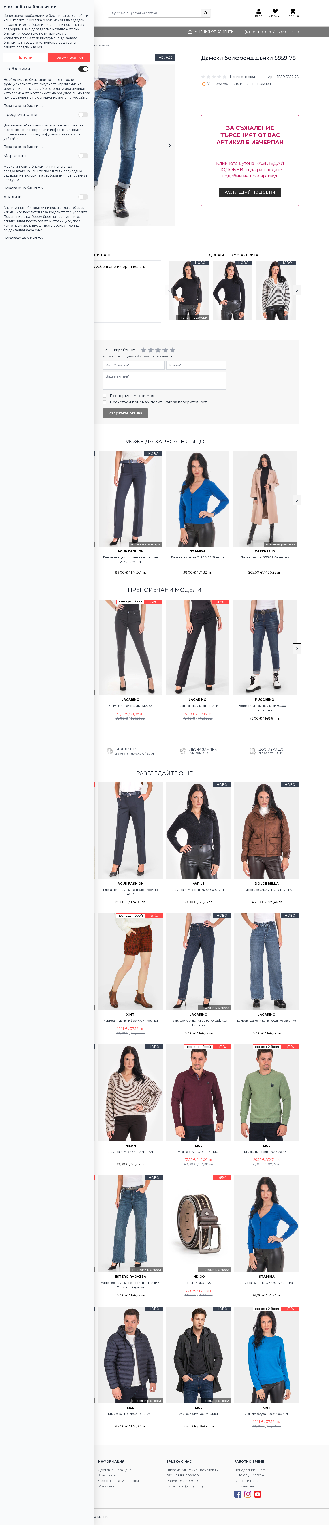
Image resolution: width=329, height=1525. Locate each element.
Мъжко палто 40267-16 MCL (198, 1414)
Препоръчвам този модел (134, 396)
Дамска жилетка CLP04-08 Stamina (197, 557)
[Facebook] (237, 1494)
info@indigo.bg (191, 1486)
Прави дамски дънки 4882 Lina (197, 705)
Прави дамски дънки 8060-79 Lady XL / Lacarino (198, 1023)
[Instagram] (247, 1494)
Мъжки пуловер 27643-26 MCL (266, 1151)
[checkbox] (83, 69)
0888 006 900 (187, 1475)
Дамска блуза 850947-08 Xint (266, 1414)
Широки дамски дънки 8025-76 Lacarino (266, 1020)
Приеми (25, 57)
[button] (229, 76)
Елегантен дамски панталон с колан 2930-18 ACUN (130, 559)
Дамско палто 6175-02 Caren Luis (265, 557)
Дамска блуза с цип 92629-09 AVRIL (198, 889)
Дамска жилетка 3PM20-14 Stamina (266, 1282)
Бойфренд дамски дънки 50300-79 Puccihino (265, 708)
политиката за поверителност (179, 402)
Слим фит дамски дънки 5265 (130, 705)
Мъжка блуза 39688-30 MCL (199, 1151)
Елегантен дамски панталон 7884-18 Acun (130, 892)
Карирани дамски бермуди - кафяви (130, 1020)
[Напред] (169, 145)
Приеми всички (68, 57)
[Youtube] (257, 1494)
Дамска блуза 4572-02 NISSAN (130, 1151)
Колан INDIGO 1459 (198, 1282)
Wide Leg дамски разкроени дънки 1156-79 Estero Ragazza (130, 1285)
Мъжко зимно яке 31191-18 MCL (130, 1414)
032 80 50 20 (189, 1481)
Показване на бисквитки (24, 106)
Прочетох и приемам (158, 402)
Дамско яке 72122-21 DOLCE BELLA (266, 889)
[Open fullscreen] (114, 145)
